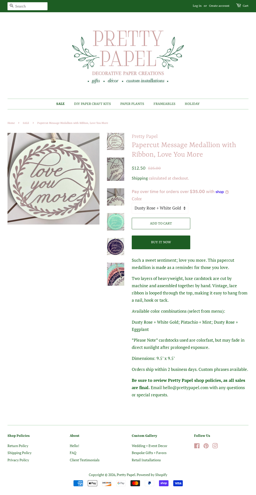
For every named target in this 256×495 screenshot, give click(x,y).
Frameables (164, 104)
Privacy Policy (18, 460)
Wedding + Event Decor (149, 445)
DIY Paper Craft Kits (92, 104)
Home (11, 123)
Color (137, 199)
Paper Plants (132, 104)
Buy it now (161, 242)
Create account (219, 6)
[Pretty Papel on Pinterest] (206, 446)
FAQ (73, 452)
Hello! (74, 445)
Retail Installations (146, 460)
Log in (197, 6)
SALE (60, 104)
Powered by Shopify (152, 474)
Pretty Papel (126, 474)
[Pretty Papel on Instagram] (215, 446)
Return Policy (18, 445)
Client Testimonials (85, 460)
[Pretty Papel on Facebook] (197, 446)
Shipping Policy (20, 452)
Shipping (140, 178)
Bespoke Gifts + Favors (149, 452)
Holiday (192, 104)
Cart (245, 6)
